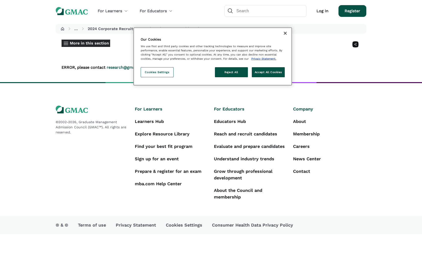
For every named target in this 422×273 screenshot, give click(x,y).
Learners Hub (149, 121)
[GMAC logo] (92, 110)
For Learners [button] (110, 11)
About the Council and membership (238, 193)
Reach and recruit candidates (245, 133)
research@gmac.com (127, 67)
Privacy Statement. (263, 58)
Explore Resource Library (162, 133)
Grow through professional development (243, 174)
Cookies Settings (157, 72)
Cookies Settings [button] (184, 225)
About (299, 121)
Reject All (231, 72)
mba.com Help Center (158, 183)
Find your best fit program (163, 146)
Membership (306, 133)
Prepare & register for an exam (168, 171)
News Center (307, 158)
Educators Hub (230, 121)
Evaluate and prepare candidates (249, 146)
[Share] (355, 44)
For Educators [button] (153, 11)
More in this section (89, 43)
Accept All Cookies (268, 72)
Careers (301, 146)
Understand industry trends (244, 158)
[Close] (285, 33)
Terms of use (92, 225)
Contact (301, 171)
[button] (62, 29)
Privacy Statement (136, 225)
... (76, 28)
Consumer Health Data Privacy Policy (252, 225)
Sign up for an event (157, 158)
